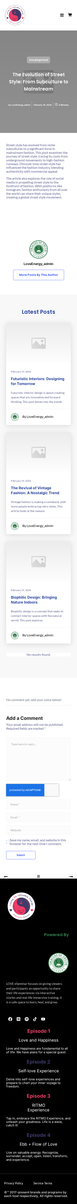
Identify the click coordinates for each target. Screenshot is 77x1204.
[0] (70, 15)
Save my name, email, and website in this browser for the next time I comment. (38, 842)
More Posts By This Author (38, 275)
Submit (21, 855)
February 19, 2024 (21, 371)
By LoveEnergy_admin (37, 416)
